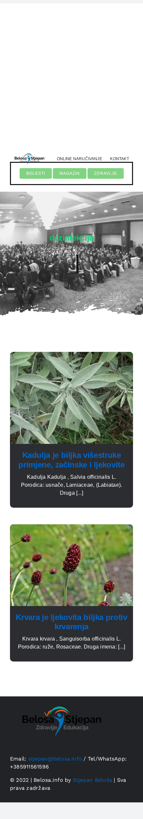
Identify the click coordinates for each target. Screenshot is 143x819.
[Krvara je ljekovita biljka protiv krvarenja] (71, 528)
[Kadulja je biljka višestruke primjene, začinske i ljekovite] (71, 355)
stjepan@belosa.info (55, 759)
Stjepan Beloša (92, 780)
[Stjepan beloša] (29, 152)
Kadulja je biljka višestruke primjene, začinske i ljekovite (71, 460)
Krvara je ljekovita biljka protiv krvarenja (71, 622)
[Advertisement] (71, 74)
